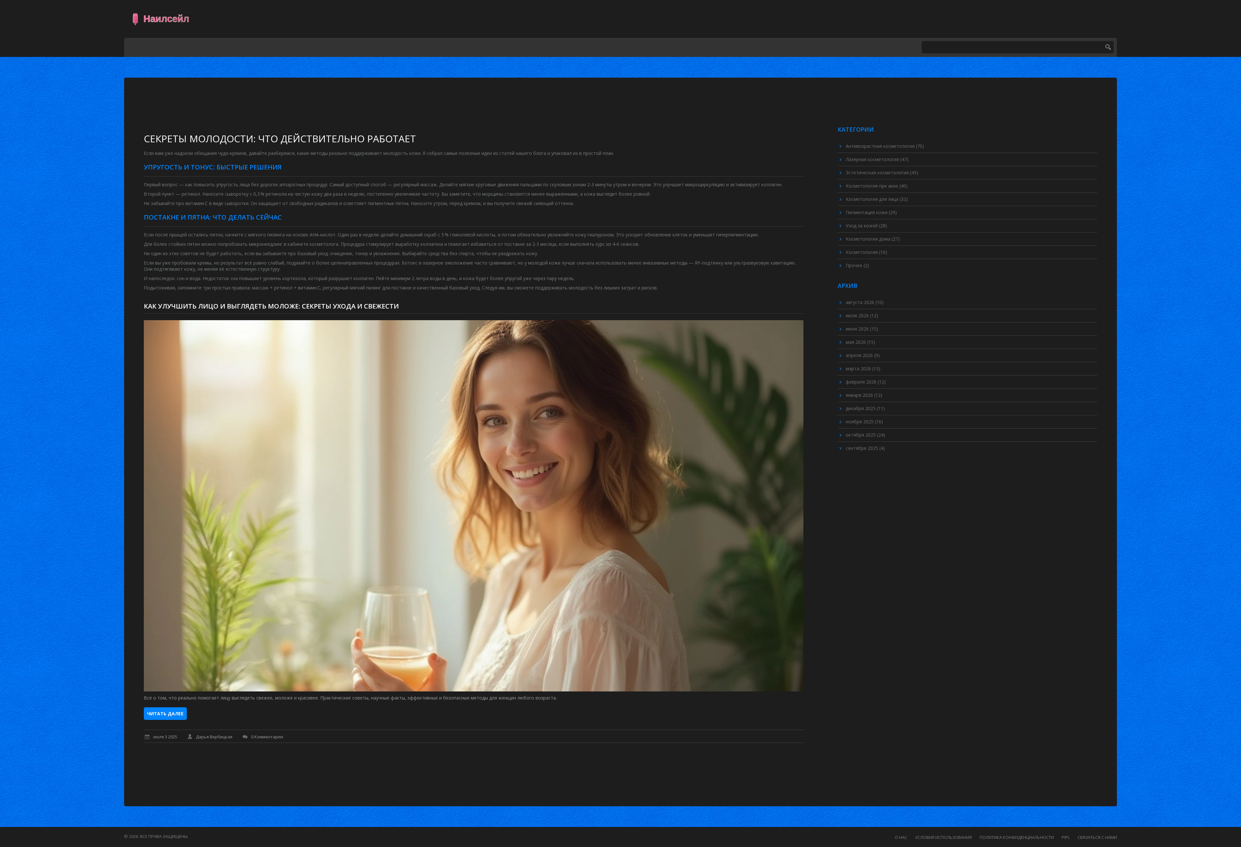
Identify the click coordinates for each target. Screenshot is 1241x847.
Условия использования (943, 837)
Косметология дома (873, 239)
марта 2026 (863, 368)
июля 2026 (862, 315)
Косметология (866, 252)
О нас (901, 837)
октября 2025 (865, 435)
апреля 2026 (863, 355)
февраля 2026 (866, 382)
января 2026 (864, 395)
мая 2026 (860, 342)
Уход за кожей (866, 226)
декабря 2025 (865, 408)
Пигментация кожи (871, 212)
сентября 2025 (865, 448)
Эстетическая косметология (882, 172)
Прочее (857, 265)
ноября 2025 (864, 421)
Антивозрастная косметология (885, 146)
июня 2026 (862, 329)
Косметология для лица (877, 199)
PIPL (1066, 837)
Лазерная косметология (877, 159)
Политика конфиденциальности (1017, 837)
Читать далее (165, 714)
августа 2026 (865, 302)
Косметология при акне (876, 186)
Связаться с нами (1097, 837)
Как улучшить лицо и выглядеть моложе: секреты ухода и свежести (271, 306)
